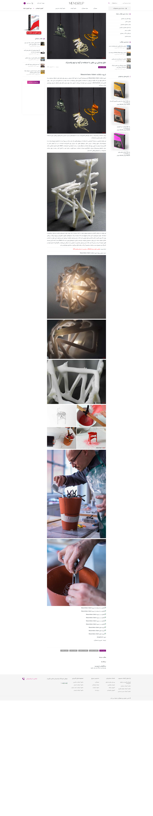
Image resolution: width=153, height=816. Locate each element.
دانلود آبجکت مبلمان (126, 686)
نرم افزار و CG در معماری (125, 33)
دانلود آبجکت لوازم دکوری (124, 689)
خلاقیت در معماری (83, 650)
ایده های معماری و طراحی (125, 27)
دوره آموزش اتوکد (27, 8)
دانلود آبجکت (73, 8)
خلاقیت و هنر (102, 67)
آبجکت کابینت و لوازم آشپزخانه (125, 682)
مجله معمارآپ (85, 8)
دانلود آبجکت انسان (78, 685)
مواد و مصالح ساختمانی (126, 24)
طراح (103, 141)
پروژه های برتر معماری (126, 18)
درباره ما (97, 690)
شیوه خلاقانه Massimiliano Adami (93, 74)
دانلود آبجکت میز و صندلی (124, 691)
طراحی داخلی (128, 21)
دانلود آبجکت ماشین (78, 682)
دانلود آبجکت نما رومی (60, 8)
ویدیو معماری (128, 36)
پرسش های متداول (110, 682)
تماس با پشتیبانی (31, 679)
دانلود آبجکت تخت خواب (77, 687)
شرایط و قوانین (111, 685)
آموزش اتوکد (112, 687)
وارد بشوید (93, 668)
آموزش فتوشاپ (39, 8)
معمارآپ (95, 8)
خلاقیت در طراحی (93, 650)
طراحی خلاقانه (64, 650)
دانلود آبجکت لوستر (78, 690)
